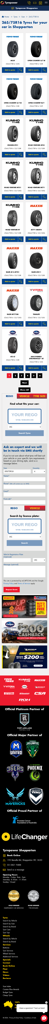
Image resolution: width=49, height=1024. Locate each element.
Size (5, 468)
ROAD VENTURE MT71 (36, 188)
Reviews (7, 978)
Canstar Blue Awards (11, 989)
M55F (13, 61)
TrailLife (36, 314)
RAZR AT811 (36, 272)
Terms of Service (24, 583)
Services (7, 944)
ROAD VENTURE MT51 (12, 188)
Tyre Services (8, 950)
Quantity (36, 468)
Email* (6, 491)
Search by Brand (9, 926)
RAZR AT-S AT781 (12, 272)
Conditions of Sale (30, 1018)
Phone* (16, 483)
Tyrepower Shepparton (26, 8)
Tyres (5, 917)
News (5, 972)
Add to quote (10, 70)
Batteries (6, 948)
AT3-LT (12, 357)
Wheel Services (9, 953)
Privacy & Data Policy (16, 1018)
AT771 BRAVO (36, 230)
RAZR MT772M (12, 314)
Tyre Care (6, 929)
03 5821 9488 (14, 865)
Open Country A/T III (36, 61)
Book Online (9, 966)
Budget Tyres (8, 992)
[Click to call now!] (29, 3)
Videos (6, 975)
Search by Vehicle (10, 921)
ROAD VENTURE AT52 (36, 145)
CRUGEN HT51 (12, 145)
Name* (6, 476)
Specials (7, 959)
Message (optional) (11, 564)
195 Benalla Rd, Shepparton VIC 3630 (24, 860)
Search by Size (9, 923)
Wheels (6, 935)
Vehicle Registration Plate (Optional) (13, 555)
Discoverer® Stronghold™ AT (36, 358)
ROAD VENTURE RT (13, 230)
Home (6, 17)
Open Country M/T (36, 103)
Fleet (5, 969)
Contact (6, 963)
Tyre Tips (6, 932)
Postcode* (8, 499)
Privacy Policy (9, 583)
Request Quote (11, 590)
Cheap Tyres (7, 995)
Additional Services (10, 956)
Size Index (7, 986)
